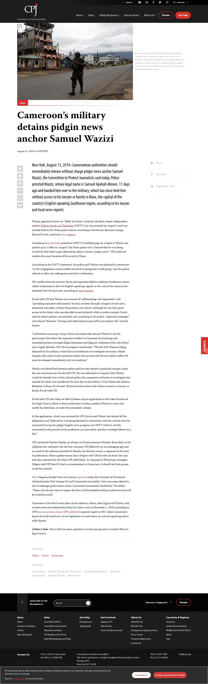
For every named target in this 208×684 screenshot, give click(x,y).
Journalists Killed (52, 621)
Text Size (160, 174)
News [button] (79, 15)
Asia (168, 638)
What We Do (137, 621)
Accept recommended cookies (170, 675)
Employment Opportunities (144, 630)
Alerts (22, 103)
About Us (136, 617)
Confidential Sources (95, 571)
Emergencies (86, 621)
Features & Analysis (26, 626)
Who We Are (137, 626)
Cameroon (57, 555)
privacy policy (19, 679)
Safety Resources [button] (108, 15)
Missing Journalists (53, 630)
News (20, 617)
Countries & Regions (177, 617)
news (63, 234)
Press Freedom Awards (111, 630)
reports (71, 234)
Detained (115, 571)
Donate (166, 15)
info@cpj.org (185, 654)
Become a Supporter (157, 602)
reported (82, 477)
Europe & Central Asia (176, 626)
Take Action (106, 626)
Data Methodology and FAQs (57, 638)
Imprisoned (38, 575)
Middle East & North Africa (178, 630)
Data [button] (91, 15)
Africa (35, 555)
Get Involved (108, 617)
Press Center (137, 634)
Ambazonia (38, 571)
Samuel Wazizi (56, 575)
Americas (170, 621)
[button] (188, 2)
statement (55, 243)
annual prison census (50, 512)
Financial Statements (141, 638)
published (74, 512)
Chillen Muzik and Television (57, 226)
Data (47, 617)
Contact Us (136, 643)
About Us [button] (149, 15)
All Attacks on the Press (55, 634)
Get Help (183, 15)
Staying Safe (85, 626)
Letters (20, 630)
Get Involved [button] (131, 15)
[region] (104, 675)
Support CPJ (106, 621)
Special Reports (24, 634)
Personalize (141, 675)
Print (158, 163)
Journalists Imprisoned (55, 626)
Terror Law (73, 575)
